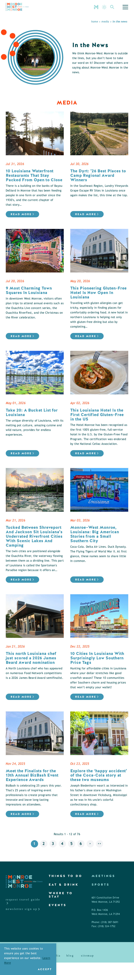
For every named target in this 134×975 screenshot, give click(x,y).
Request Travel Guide (23, 899)
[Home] (17, 7)
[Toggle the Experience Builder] (96, 7)
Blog (70, 955)
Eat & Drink (64, 885)
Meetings (103, 876)
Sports (101, 885)
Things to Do (65, 876)
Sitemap (87, 955)
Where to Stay (61, 894)
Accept (45, 969)
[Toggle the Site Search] (112, 7)
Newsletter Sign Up (21, 909)
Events (57, 905)
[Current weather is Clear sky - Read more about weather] (104, 7)
